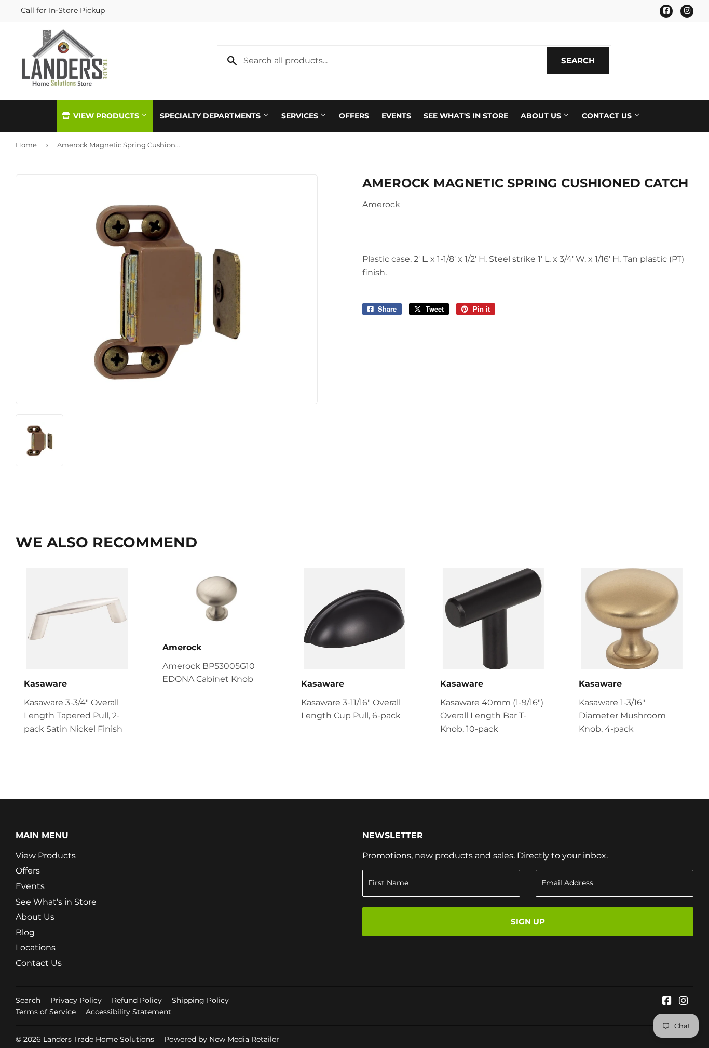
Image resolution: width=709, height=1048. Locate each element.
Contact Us (608, 116)
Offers (354, 116)
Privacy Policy (76, 1000)
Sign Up (528, 921)
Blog (25, 932)
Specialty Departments (211, 116)
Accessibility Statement (128, 1011)
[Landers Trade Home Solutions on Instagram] (683, 1001)
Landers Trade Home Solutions (98, 1039)
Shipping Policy (200, 1000)
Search (585, 60)
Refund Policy (137, 1000)
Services (300, 116)
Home (26, 145)
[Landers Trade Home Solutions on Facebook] (667, 1001)
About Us (542, 116)
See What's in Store (56, 902)
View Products (106, 116)
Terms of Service (46, 1011)
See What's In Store (466, 116)
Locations (36, 947)
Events (396, 116)
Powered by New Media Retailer (221, 1039)
